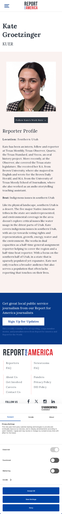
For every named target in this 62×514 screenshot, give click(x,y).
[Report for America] (31, 5)
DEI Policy (40, 387)
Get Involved (14, 382)
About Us (12, 377)
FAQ (8, 368)
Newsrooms (41, 363)
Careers (11, 387)
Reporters (12, 363)
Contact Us (13, 392)
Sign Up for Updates (23, 321)
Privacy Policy (42, 382)
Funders (39, 377)
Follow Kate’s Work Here (31, 120)
